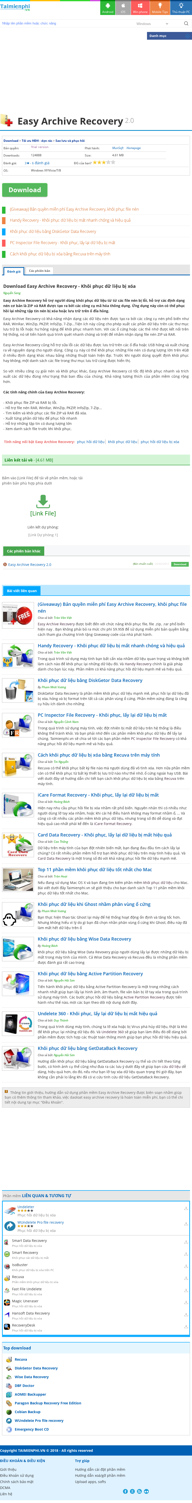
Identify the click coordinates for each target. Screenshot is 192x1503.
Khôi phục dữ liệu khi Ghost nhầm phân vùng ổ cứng (94, 904)
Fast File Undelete (27, 1289)
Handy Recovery (138, 664)
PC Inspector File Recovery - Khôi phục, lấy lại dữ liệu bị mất (62, 242)
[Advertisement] (96, 76)
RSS (139, 1491)
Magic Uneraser (25, 1301)
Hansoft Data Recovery (31, 1313)
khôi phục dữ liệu (122, 441)
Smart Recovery (25, 1252)
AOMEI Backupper (30, 1394)
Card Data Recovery (54, 858)
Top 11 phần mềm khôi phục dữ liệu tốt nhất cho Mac (95, 869)
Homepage (133, 148)
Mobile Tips (160, 12)
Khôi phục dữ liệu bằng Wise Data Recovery (84, 939)
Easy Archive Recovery (56, 624)
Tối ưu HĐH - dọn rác (37, 141)
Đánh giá (13, 271)
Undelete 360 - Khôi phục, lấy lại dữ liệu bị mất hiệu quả (97, 1013)
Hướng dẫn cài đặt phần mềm (100, 1469)
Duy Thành (61, 1020)
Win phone (140, 12)
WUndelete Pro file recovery (41, 1222)
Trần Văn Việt (63, 618)
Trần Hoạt (60, 876)
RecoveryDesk (23, 1325)
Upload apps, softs (90, 1481)
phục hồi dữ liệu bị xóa (160, 441)
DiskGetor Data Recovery (36, 1368)
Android (107, 12)
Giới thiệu (8, 1469)
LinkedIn (146, 1491)
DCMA (5, 1487)
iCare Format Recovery (113, 823)
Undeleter (26, 1206)
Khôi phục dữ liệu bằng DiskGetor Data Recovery (53, 231)
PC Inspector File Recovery (153, 738)
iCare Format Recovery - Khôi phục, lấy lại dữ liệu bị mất (98, 795)
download (15, 10)
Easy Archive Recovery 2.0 (29, 564)
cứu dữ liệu (171, 1066)
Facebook (125, 1491)
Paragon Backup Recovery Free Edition (48, 1403)
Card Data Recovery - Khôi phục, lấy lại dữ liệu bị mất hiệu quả (105, 835)
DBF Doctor (24, 1385)
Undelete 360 (113, 1031)
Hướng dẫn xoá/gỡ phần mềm (100, 1475)
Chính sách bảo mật (17, 1481)
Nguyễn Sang (11, 293)
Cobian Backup (27, 1411)
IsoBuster (20, 1264)
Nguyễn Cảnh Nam (66, 722)
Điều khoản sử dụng (17, 1475)
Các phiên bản (39, 271)
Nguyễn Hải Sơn (64, 980)
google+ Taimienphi (132, 1491)
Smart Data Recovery (29, 1240)
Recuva (170, 778)
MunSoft (118, 148)
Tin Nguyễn (61, 762)
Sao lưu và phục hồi (70, 141)
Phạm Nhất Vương (54, 687)
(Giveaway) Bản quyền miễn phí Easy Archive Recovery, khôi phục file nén (74, 209)
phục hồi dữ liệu (90, 441)
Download (11, 141)
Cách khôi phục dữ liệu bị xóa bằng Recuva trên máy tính (60, 254)
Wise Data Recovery (32, 1376)
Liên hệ (6, 1494)
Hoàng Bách (62, 802)
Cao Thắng (61, 841)
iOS (123, 12)
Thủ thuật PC (181, 12)
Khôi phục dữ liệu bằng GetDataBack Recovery (88, 1048)
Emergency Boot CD (32, 1429)
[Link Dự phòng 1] (43, 534)
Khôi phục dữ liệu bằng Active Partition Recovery (90, 974)
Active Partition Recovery (144, 997)
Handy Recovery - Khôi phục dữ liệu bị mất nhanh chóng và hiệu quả (70, 220)
